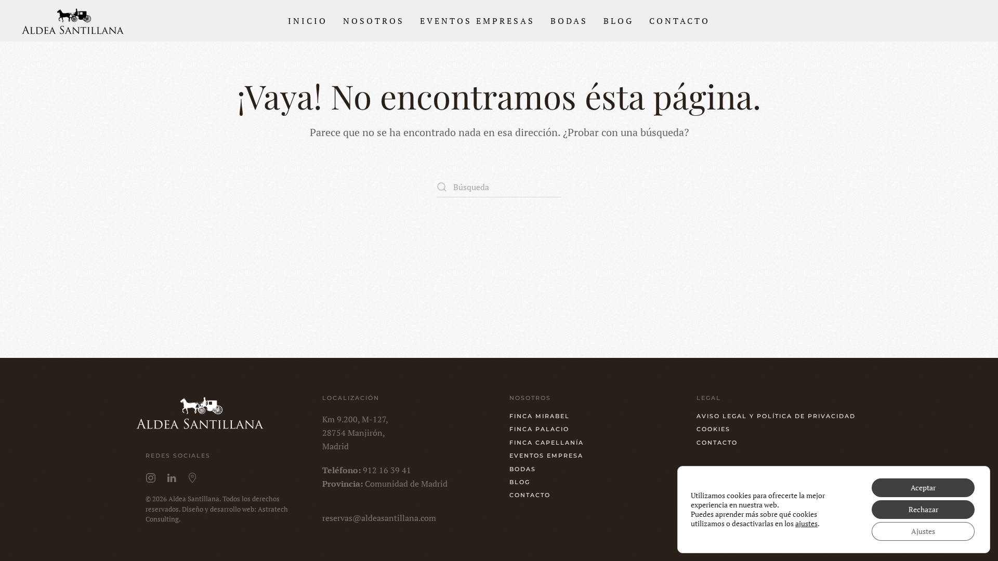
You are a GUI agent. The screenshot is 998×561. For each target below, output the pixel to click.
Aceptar (923, 487)
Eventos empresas (477, 20)
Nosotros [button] (373, 20)
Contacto (679, 20)
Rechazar (923, 509)
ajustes (806, 523)
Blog (618, 20)
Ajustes (923, 531)
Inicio (307, 20)
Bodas (569, 20)
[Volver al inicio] (74, 21)
